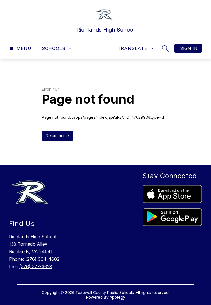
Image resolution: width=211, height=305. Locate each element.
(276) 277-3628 (35, 266)
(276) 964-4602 (42, 259)
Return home (57, 135)
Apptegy (117, 297)
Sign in (189, 48)
